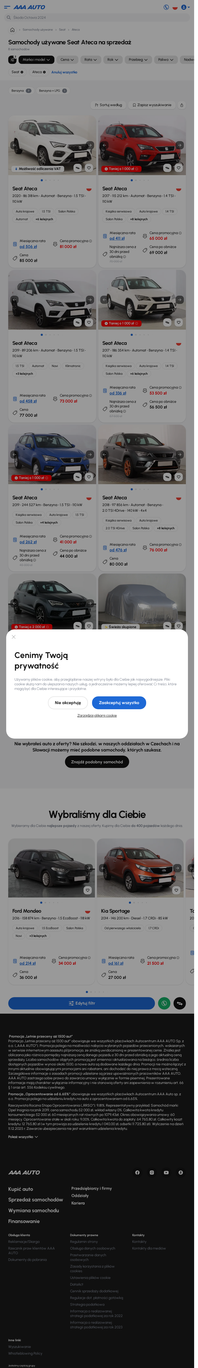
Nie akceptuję (68, 702)
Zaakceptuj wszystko (119, 702)
